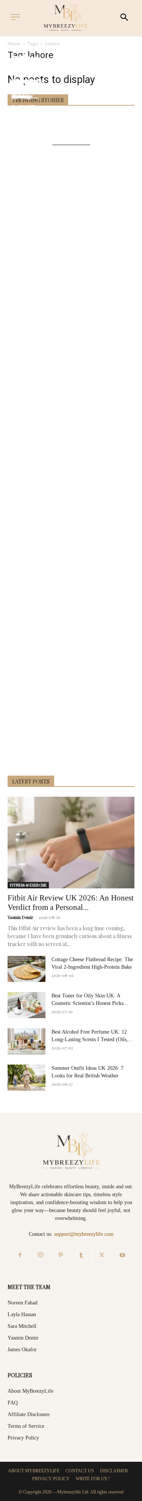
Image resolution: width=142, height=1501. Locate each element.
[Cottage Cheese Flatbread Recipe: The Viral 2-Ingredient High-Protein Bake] (26, 969)
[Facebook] (20, 1255)
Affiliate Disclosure (29, 1414)
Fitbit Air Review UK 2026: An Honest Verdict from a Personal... (71, 902)
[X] (101, 1255)
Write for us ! (93, 1478)
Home (14, 43)
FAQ (13, 1403)
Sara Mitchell (22, 1326)
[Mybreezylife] (67, 17)
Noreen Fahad (22, 1303)
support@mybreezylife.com (84, 1234)
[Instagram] (40, 1255)
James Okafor (22, 1349)
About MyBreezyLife (30, 1391)
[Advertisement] (71, 461)
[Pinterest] (61, 1255)
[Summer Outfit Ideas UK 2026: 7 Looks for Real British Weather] (26, 1078)
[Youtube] (122, 1255)
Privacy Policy (23, 1438)
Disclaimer (114, 1470)
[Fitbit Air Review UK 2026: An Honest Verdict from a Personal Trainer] (71, 842)
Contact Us (80, 1470)
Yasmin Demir (20, 917)
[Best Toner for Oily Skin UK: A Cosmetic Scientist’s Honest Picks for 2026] (26, 1005)
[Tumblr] (81, 1255)
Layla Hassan (22, 1314)
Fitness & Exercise (28, 885)
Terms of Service (26, 1426)
